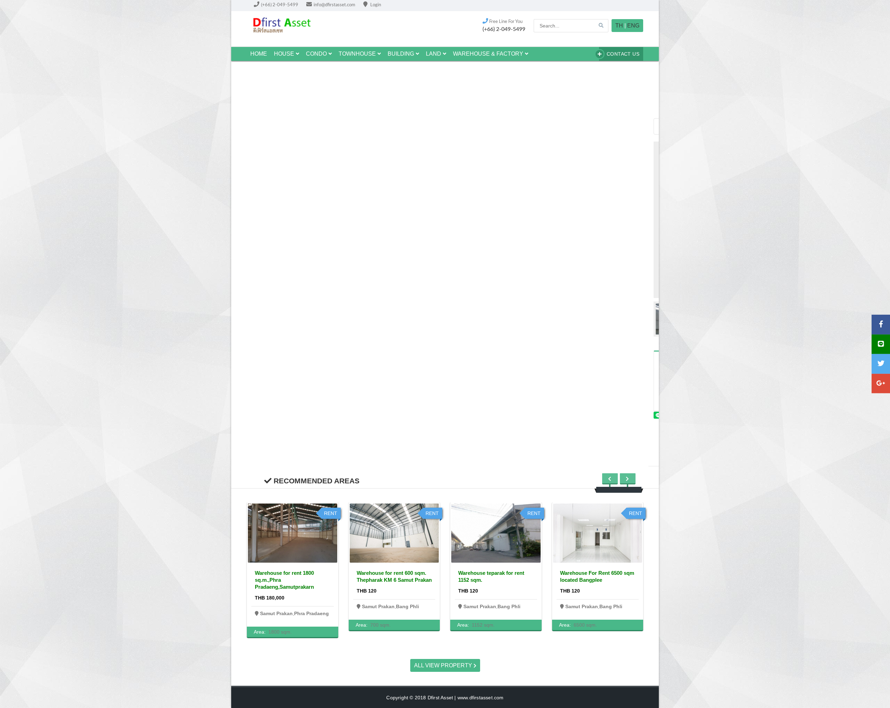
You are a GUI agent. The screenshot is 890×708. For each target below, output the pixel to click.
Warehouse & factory (488, 54)
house (284, 54)
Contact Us (623, 54)
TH (619, 26)
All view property (444, 665)
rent (330, 513)
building (401, 54)
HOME (258, 54)
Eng (633, 26)
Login (375, 5)
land (433, 54)
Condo (316, 54)
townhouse (357, 54)
